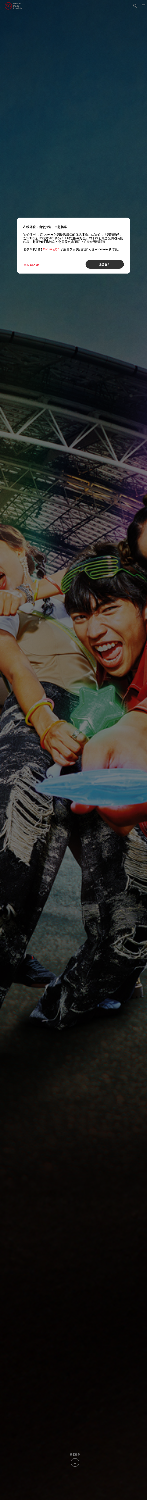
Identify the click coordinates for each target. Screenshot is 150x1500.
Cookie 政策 (51, 249)
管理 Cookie (31, 265)
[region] (73, 246)
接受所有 (104, 264)
